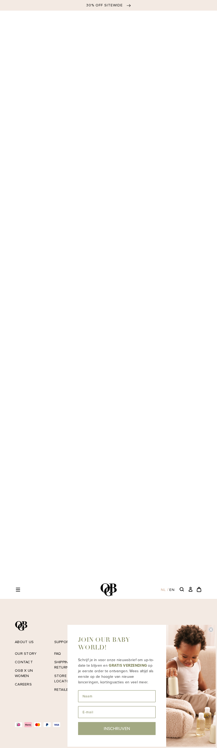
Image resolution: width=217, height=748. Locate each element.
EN (172, 589)
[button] (18, 589)
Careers (23, 684)
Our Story (26, 653)
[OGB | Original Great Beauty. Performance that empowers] (108, 589)
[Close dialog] (211, 629)
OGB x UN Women (24, 673)
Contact (24, 662)
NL (163, 589)
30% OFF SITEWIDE (105, 5)
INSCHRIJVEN (117, 728)
